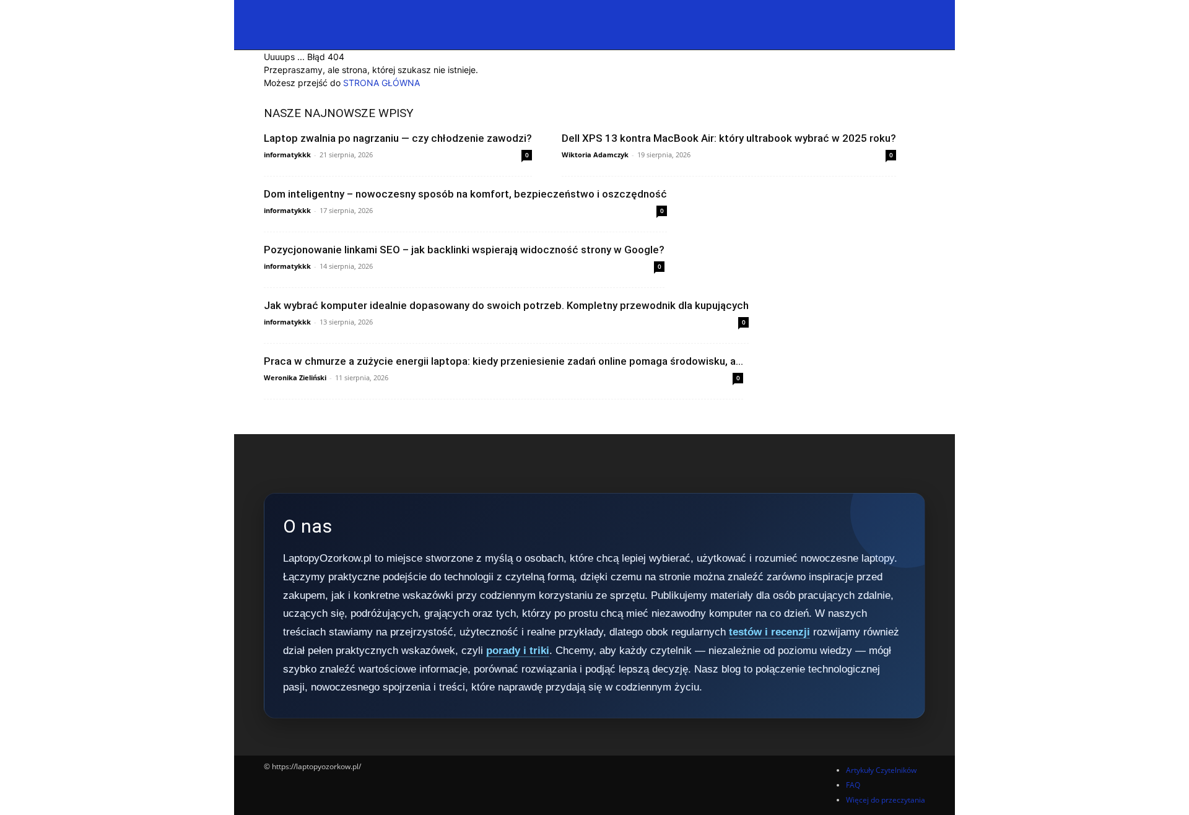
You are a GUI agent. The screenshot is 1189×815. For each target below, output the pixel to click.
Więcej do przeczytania (885, 800)
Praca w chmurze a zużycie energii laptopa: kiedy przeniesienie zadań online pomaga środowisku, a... (503, 361)
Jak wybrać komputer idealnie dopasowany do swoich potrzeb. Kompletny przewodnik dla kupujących (506, 305)
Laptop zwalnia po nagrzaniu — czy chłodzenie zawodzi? (398, 138)
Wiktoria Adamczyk (595, 154)
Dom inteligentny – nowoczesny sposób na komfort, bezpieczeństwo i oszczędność (465, 194)
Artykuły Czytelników (881, 770)
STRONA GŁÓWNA (381, 82)
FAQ (853, 785)
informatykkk (287, 154)
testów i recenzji (769, 632)
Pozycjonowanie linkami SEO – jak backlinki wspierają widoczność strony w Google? (464, 249)
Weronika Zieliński (295, 377)
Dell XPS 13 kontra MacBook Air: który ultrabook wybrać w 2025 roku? (729, 138)
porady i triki (517, 650)
